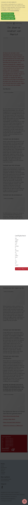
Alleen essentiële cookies (8, 18)
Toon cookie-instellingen (8, 16)
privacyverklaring (15, 10)
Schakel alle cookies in (7, 13)
